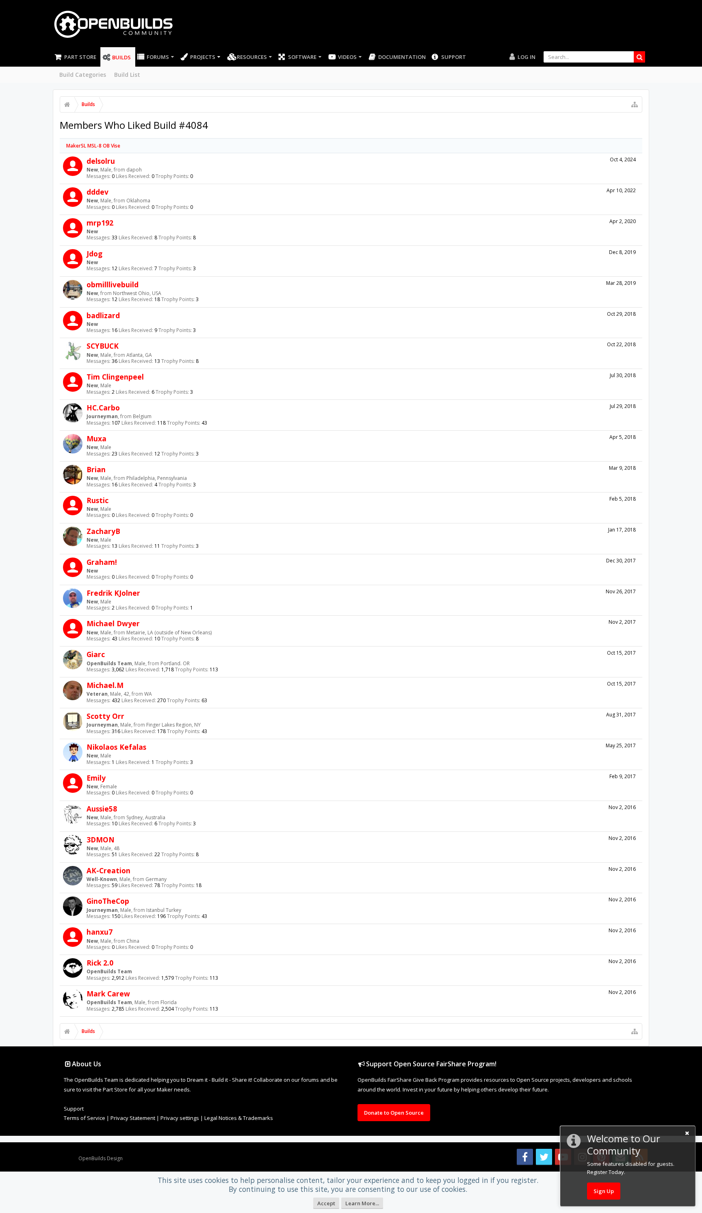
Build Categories (82, 74)
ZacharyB (103, 531)
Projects (202, 57)
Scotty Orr (105, 716)
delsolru (101, 161)
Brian (96, 469)
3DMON (101, 839)
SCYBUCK (103, 346)
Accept (326, 1203)
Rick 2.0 (100, 963)
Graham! (102, 562)
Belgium (142, 416)
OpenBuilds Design (100, 1158)
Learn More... (362, 1203)
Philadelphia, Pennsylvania (156, 478)
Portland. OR (175, 663)
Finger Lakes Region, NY (173, 724)
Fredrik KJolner (113, 593)
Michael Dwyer (113, 623)
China (132, 940)
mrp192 (100, 223)
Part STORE (80, 57)
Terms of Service (84, 1118)
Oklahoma (138, 200)
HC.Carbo (103, 407)
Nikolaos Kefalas (116, 747)
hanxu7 (100, 932)
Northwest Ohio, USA (137, 293)
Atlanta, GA (139, 355)
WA (148, 693)
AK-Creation (108, 870)
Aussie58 (102, 809)
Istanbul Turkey (163, 910)
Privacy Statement (132, 1118)
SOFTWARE (302, 57)
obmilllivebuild (113, 284)
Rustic (97, 500)
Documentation (402, 57)
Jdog (94, 253)
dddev (97, 192)
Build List (127, 74)
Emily (96, 778)
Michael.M (105, 685)
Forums (158, 57)
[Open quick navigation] (634, 104)
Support (453, 57)
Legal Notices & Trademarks (238, 1118)
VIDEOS (347, 57)
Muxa (96, 438)
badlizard (103, 315)
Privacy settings (179, 1118)
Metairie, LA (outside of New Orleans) (169, 632)
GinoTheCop (108, 901)
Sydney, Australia (145, 817)
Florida (168, 1002)
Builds (121, 57)
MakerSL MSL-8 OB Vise (93, 145)
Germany (156, 879)
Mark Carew (108, 993)
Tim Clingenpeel (115, 377)
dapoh (134, 169)
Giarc (96, 654)
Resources (252, 57)
